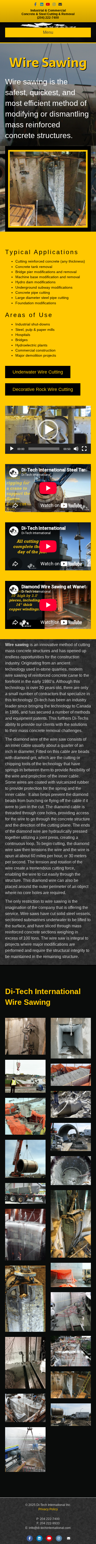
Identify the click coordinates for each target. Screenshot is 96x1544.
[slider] (43, 448)
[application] (48, 430)
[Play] (11, 448)
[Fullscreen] (84, 448)
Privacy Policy (48, 1509)
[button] (48, 430)
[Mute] (76, 448)
